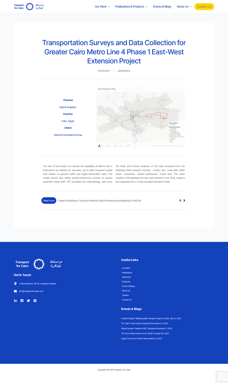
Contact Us (204, 6)
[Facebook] (22, 300)
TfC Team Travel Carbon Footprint (135, 323)
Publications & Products (129, 6)
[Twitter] (28, 300)
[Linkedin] (15, 300)
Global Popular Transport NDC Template (138, 328)
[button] (184, 200)
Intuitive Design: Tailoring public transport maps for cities (145, 318)
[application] (108, 6)
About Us (182, 6)
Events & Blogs (162, 6)
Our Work (100, 6)
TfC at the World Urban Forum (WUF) (137, 333)
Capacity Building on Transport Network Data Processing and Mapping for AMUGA (99, 200)
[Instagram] (35, 300)
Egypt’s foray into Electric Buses (135, 338)
